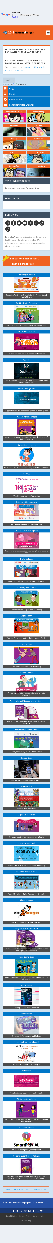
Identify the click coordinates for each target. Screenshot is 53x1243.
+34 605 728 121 (38, 1203)
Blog (11, 88)
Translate (22, 84)
